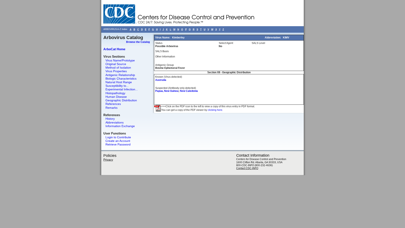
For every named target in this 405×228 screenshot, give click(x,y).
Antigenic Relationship (120, 75)
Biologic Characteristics (120, 78)
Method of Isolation (118, 67)
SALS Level (258, 43)
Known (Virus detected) (168, 76)
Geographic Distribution (121, 100)
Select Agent (226, 43)
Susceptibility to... (117, 85)
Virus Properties (116, 71)
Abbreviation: (273, 37)
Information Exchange (120, 126)
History (110, 118)
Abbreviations (114, 122)
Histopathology (115, 93)
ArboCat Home (114, 49)
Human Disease (116, 96)
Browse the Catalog (138, 42)
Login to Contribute (118, 137)
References (113, 104)
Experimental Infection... (121, 89)
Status (158, 43)
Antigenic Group (164, 65)
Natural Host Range (118, 82)
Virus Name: (163, 37)
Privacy (108, 159)
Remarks (111, 107)
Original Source (115, 64)
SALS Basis (162, 51)
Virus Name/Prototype (120, 60)
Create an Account (117, 140)
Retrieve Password (118, 144)
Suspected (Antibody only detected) (175, 88)
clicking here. (215, 110)
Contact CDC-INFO (247, 168)
